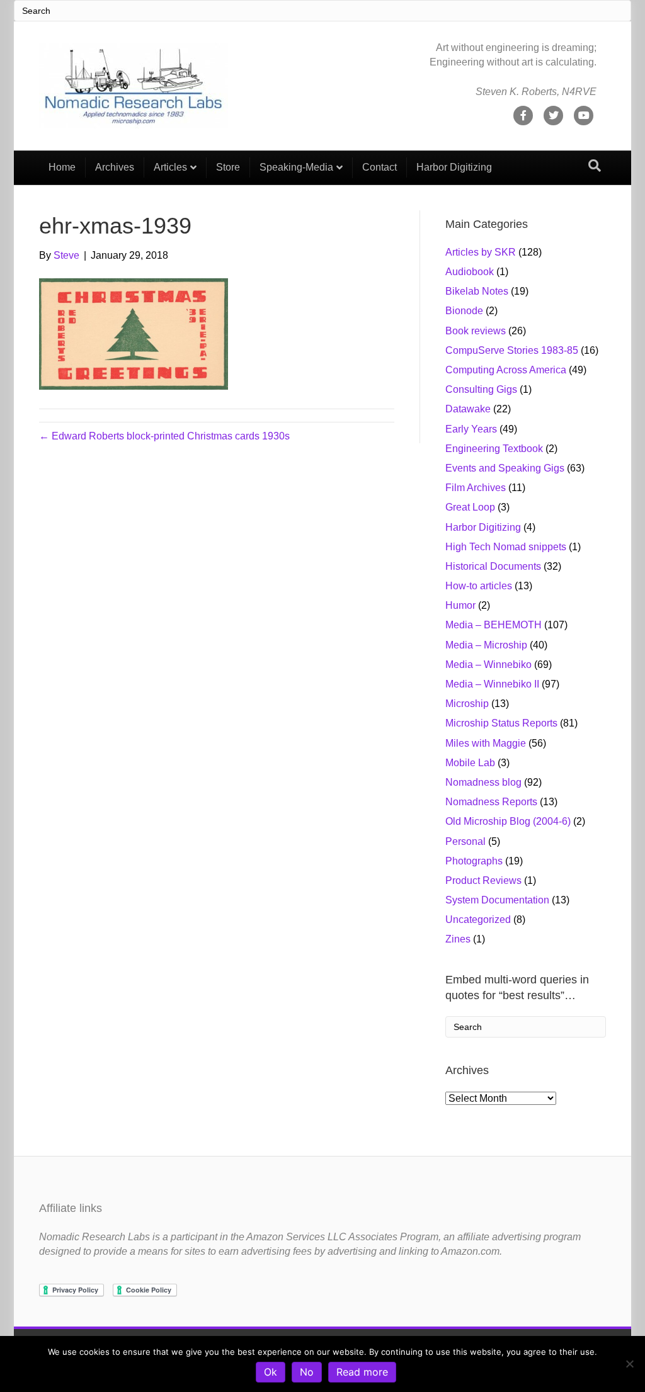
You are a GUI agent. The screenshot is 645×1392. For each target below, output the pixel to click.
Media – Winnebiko (488, 664)
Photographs (474, 861)
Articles (170, 167)
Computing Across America (505, 370)
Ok (270, 1372)
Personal (465, 841)
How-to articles (478, 585)
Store (228, 167)
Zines (458, 939)
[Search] (594, 165)
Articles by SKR (480, 252)
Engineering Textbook (494, 448)
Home (62, 167)
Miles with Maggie (485, 743)
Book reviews (475, 330)
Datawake (468, 409)
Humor (460, 605)
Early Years (471, 429)
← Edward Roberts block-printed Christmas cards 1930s (164, 436)
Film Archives (475, 487)
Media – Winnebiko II (492, 684)
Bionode (464, 310)
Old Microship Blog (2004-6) (508, 821)
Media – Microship (486, 645)
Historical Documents (493, 566)
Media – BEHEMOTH (493, 625)
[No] (629, 1363)
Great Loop (470, 507)
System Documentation (497, 900)
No (307, 1372)
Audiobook (469, 271)
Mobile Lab (470, 762)
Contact (379, 167)
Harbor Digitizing (454, 167)
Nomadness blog (483, 782)
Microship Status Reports (501, 723)
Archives (114, 167)
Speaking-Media (296, 167)
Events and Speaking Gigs (504, 468)
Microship (467, 703)
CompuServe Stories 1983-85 (511, 350)
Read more (362, 1372)
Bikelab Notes (476, 291)
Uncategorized (478, 919)
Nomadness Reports (491, 801)
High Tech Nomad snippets (505, 546)
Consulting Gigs (481, 389)
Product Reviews (483, 880)
